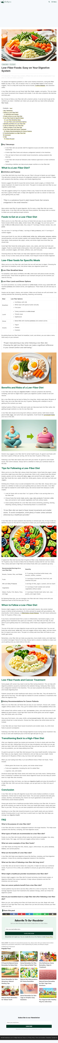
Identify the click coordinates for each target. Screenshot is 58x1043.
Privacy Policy (49, 937)
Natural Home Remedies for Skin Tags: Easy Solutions (47, 983)
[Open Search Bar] (49, 2)
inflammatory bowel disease (30, 613)
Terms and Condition (40, 1037)
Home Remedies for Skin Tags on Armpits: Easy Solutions (28, 997)
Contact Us (54, 1037)
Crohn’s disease (40, 85)
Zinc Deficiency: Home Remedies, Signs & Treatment (46, 965)
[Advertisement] (29, 15)
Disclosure (12, 946)
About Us (25, 1037)
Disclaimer (48, 1037)
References (5, 946)
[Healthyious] (6, 2)
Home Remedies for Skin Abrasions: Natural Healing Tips (10, 981)
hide (11, 108)
